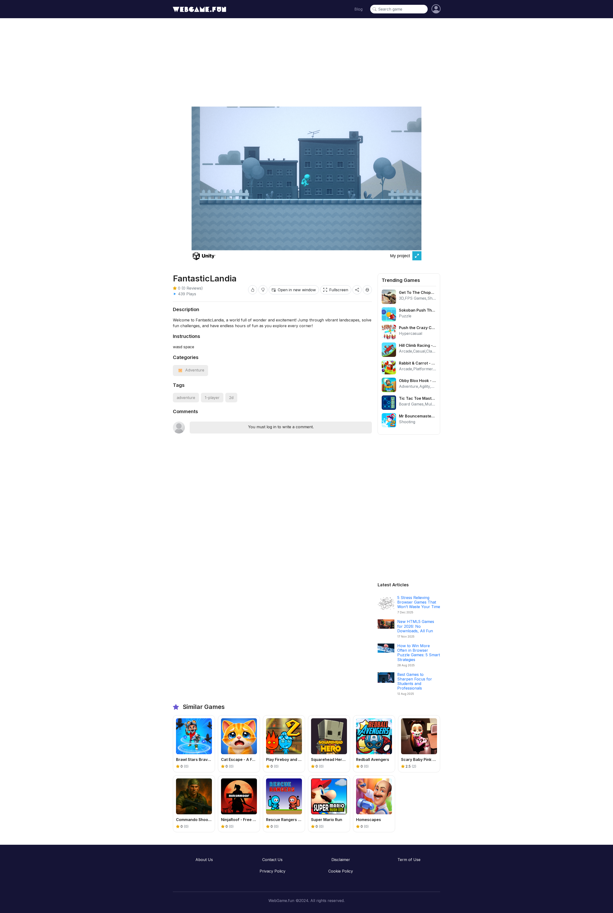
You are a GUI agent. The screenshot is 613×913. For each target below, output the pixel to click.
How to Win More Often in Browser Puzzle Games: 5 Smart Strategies (418, 652)
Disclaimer (340, 859)
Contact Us (272, 859)
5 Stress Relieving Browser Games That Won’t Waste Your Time (418, 602)
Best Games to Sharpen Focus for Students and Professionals (414, 681)
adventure (186, 397)
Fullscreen (338, 289)
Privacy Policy (272, 871)
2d (231, 397)
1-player (212, 397)
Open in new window (297, 289)
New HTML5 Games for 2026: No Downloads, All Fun (415, 626)
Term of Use (408, 859)
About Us (204, 859)
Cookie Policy (340, 871)
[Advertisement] (306, 58)
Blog (358, 9)
